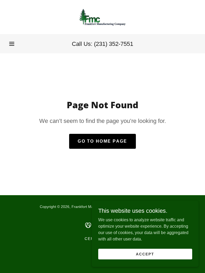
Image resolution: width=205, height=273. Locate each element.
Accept (145, 254)
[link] (102, 17)
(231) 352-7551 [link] (113, 44)
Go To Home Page (102, 141)
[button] (11, 43)
